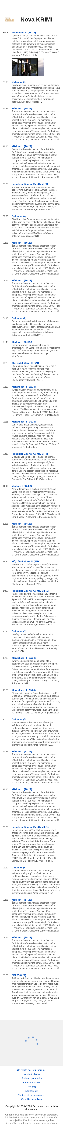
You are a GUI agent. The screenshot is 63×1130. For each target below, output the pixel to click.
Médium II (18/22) (22, 789)
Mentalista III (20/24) (24, 690)
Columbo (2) (19, 318)
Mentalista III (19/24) (24, 657)
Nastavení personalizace (31, 1095)
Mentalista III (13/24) (24, 386)
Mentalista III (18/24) (24, 32)
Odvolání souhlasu (31, 1099)
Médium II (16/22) (22, 146)
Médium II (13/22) (22, 486)
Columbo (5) (19, 719)
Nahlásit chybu (31, 1074)
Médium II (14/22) (22, 342)
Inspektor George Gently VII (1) (30, 590)
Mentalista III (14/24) (24, 421)
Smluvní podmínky (31, 1078)
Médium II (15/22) (22, 108)
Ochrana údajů (31, 1082)
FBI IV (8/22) (19, 975)
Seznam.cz (31, 1090)
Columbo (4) (19, 82)
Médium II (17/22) (22, 751)
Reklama (31, 1086)
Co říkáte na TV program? (31, 1069)
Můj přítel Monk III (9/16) (26, 561)
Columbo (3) (19, 631)
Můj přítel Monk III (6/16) (26, 363)
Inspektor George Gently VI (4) (30, 184)
